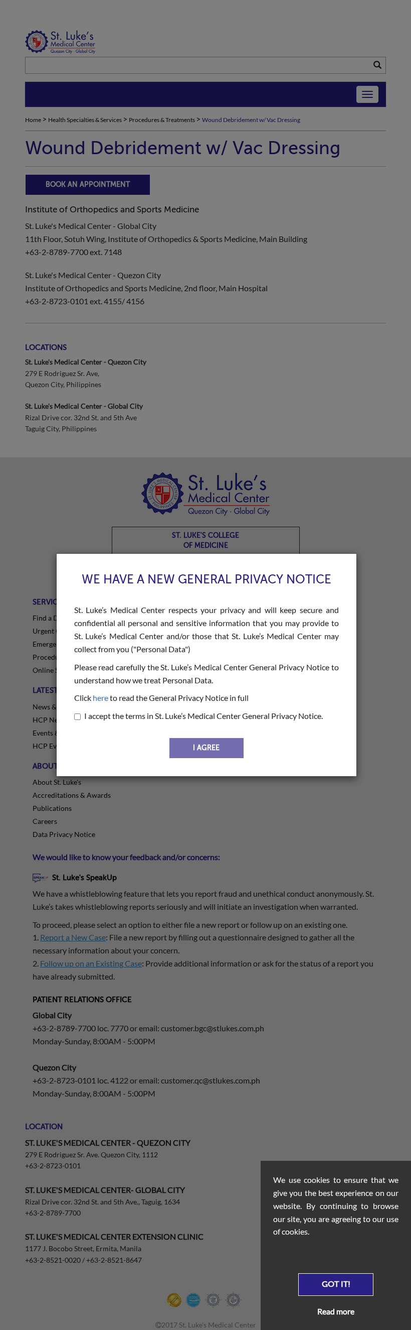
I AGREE (206, 748)
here (100, 697)
